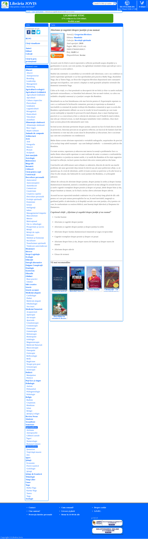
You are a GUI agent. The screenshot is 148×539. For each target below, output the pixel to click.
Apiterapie (30, 315)
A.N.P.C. (97, 511)
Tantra (29, 493)
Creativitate (31, 191)
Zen (28, 455)
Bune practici (31, 279)
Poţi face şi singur (33, 381)
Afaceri (29, 70)
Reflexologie (31, 356)
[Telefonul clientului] (127, 3)
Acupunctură (31, 312)
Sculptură (30, 152)
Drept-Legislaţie (33, 254)
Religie (29, 397)
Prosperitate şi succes (35, 227)
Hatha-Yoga (31, 488)
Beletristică (31, 161)
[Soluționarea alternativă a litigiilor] (107, 526)
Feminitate (30, 202)
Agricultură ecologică (35, 89)
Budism (29, 400)
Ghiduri (29, 276)
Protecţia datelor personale (40, 514)
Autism (29, 386)
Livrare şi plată (68, 511)
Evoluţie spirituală (34, 199)
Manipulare (31, 375)
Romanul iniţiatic (33, 444)
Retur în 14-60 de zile (70, 514)
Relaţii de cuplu (32, 232)
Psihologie (30, 383)
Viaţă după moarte (33, 452)
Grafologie (30, 469)
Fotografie (30, 144)
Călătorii (30, 169)
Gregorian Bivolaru (82, 34)
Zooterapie (30, 370)
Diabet (29, 298)
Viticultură (30, 117)
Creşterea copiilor (33, 194)
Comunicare (31, 188)
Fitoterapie (30, 328)
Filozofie (29, 273)
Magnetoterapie (32, 342)
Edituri (29, 51)
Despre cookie (100, 507)
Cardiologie (31, 295)
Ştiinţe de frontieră (34, 474)
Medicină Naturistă (34, 309)
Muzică (29, 147)
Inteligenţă (30, 207)
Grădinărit (30, 106)
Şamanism (30, 449)
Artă (28, 139)
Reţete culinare (32, 131)
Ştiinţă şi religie (32, 414)
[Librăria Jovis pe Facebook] (29, 32)
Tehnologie (30, 477)
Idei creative (31, 284)
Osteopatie (30, 350)
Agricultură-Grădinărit (36, 92)
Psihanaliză (31, 389)
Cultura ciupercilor (34, 100)
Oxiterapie (30, 353)
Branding (30, 78)
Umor (28, 482)
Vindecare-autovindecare (36, 246)
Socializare (31, 240)
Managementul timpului (36, 213)
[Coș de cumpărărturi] (142, 3)
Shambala (78, 37)
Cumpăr (58, 56)
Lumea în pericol (59, 291)
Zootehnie (30, 120)
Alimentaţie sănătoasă (35, 122)
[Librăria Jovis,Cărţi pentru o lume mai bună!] (5, 5)
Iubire (28, 210)
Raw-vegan (31, 128)
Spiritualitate (31, 427)
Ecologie (29, 257)
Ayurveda (30, 320)
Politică (29, 372)
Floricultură (31, 103)
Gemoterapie (31, 331)
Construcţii (30, 174)
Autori (28, 48)
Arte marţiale (31, 155)
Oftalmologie (31, 304)
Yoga (28, 485)
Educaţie (29, 260)
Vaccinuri (30, 306)
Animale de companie (35, 133)
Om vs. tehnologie (33, 224)
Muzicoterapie (32, 348)
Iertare (29, 205)
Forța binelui (93, 289)
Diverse (29, 251)
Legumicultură (32, 108)
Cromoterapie (32, 326)
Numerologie (31, 441)
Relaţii (29, 229)
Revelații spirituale (83, 40)
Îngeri (28, 438)
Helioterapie (31, 334)
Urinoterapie (31, 367)
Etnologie (30, 268)
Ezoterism (30, 271)
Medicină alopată (33, 293)
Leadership (31, 81)
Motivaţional (31, 221)
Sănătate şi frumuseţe (35, 238)
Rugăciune (30, 361)
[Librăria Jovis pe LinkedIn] (33, 32)
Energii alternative (34, 262)
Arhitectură (31, 136)
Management (31, 84)
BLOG (28, 38)
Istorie (28, 287)
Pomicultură (31, 114)
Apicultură (30, 98)
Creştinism (30, 403)
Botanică (29, 166)
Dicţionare (30, 249)
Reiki (28, 359)
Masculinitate (32, 216)
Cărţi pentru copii (33, 172)
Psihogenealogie (33, 392)
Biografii (29, 163)
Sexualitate (30, 422)
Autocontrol (31, 180)
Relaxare (30, 235)
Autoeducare (31, 186)
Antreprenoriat (32, 76)
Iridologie (30, 339)
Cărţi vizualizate (33, 43)
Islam (28, 408)
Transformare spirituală (36, 243)
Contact (32, 507)
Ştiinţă (28, 460)
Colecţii (29, 54)
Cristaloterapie (32, 323)
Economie (30, 463)
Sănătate (29, 419)
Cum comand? (67, 507)
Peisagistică (31, 111)
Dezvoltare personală (35, 177)
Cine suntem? (34, 511)
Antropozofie (31, 433)
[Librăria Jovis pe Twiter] (38, 32)
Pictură (29, 150)
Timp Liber (30, 479)
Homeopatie (31, 337)
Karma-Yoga (31, 490)
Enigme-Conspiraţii (34, 265)
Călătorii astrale (33, 436)
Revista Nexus (32, 416)
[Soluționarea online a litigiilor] (107, 533)
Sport (28, 458)
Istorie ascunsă (32, 290)
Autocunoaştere (32, 183)
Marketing (30, 87)
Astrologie (30, 158)
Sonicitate (30, 425)
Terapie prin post (33, 364)
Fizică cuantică (32, 466)
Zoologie (29, 499)
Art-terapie (30, 317)
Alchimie (30, 430)
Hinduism (30, 405)
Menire (29, 218)
